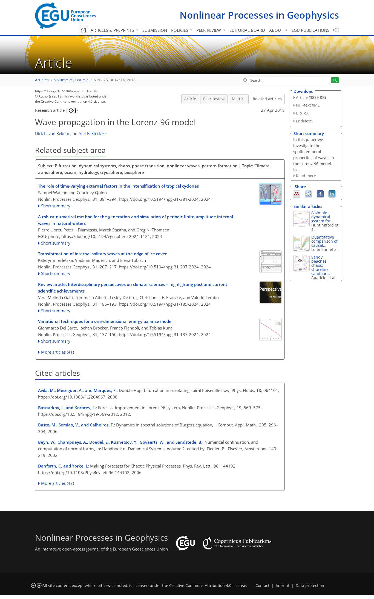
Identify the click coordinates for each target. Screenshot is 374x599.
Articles (42, 80)
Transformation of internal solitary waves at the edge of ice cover (102, 253)
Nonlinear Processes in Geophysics (259, 14)
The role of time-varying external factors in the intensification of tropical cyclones (118, 186)
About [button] (276, 30)
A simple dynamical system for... (322, 216)
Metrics (239, 98)
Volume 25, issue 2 (71, 80)
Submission (154, 30)
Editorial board (247, 30)
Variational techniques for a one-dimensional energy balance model (105, 321)
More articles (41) (57, 352)
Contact (262, 585)
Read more (306, 175)
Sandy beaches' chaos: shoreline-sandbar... (320, 265)
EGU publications (310, 30)
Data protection (310, 585)
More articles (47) (57, 483)
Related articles (267, 98)
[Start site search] (335, 80)
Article (190, 98)
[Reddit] (308, 193)
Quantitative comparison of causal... (324, 241)
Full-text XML (308, 105)
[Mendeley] (296, 193)
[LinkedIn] (332, 193)
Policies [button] (180, 30)
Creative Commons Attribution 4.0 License (207, 585)
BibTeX (302, 113)
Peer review (214, 98)
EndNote (304, 121)
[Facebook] (320, 193)
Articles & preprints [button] (113, 30)
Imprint (282, 585)
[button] (245, 80)
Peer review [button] (209, 30)
